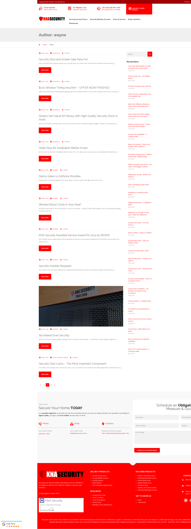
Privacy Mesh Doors (144, 480)
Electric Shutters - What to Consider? (140, 233)
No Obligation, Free (79, 7)
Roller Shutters (134, 19)
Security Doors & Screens (60, 357)
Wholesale (73, 23)
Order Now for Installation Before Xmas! (63, 148)
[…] (114, 63)
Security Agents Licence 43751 (49, 493)
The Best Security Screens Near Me (139, 86)
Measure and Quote (80, 9)
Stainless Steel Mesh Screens (147, 488)
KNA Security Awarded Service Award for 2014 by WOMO (74, 235)
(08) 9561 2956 (44, 434)
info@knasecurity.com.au (78, 433)
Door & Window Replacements (102, 485)
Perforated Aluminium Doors (147, 478)
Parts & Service (119, 19)
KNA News (55, 170)
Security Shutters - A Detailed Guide (139, 301)
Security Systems (97, 480)
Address (110, 423)
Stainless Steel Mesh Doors (146, 476)
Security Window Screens (100, 19)
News (139, 500)
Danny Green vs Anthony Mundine (60, 176)
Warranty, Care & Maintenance (102, 505)
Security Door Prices (98, 495)
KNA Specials (56, 53)
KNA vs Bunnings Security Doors (138, 185)
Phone (46, 423)
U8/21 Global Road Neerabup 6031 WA (115, 433)
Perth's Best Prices (50, 9)
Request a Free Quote (138, 9)
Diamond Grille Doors (145, 483)
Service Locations (98, 498)
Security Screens (143, 485)
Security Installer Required (55, 266)
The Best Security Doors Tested (138, 251)
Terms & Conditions (98, 500)
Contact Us (187, 2)
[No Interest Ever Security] (81, 306)
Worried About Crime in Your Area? (60, 204)
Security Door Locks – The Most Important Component (72, 363)
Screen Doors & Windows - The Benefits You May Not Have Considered (138, 291)
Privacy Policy (96, 502)
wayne (68, 53)
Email (76, 423)
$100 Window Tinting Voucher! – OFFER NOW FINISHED (74, 87)
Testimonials (142, 502)
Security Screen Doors (78, 19)
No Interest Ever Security (54, 335)
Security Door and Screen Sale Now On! (63, 59)
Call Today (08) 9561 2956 (111, 7)
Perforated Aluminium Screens (147, 490)
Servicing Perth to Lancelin (111, 9)
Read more (45, 70)
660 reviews (52, 507)
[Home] (39, 44)
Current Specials (49, 7)
